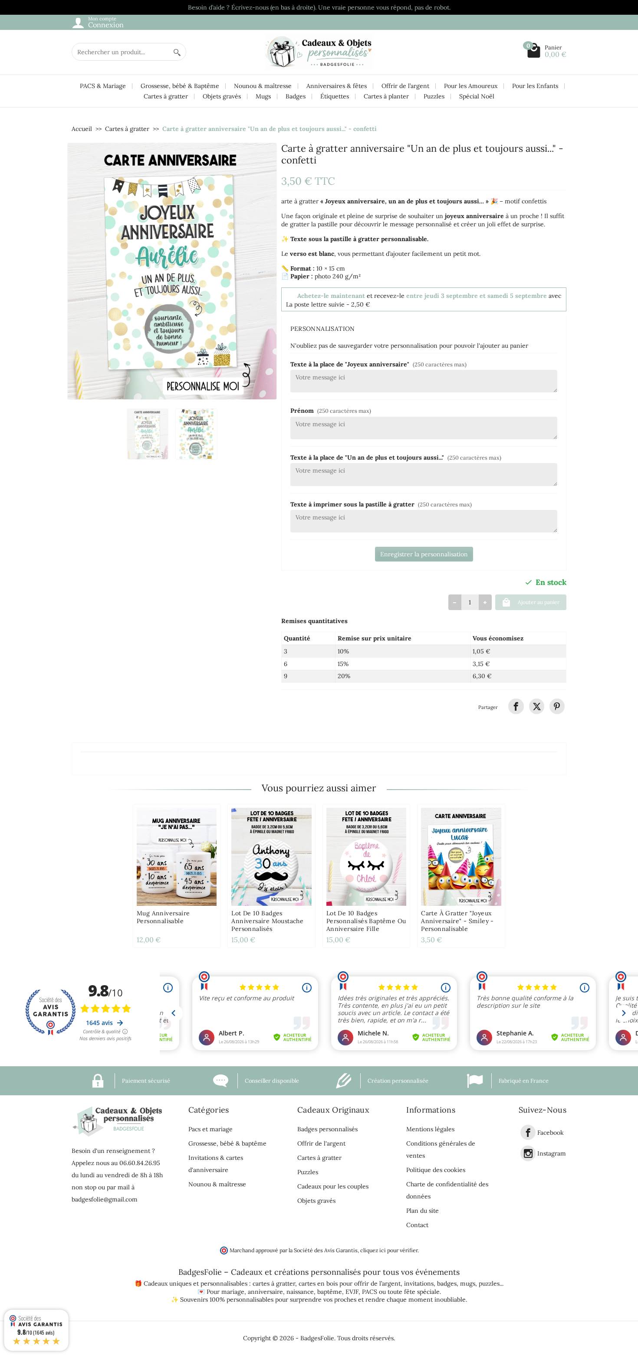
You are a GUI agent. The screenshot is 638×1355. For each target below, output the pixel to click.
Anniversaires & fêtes (336, 86)
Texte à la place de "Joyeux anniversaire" (378, 364)
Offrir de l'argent (321, 1143)
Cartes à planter (386, 96)
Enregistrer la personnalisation (424, 554)
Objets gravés (222, 96)
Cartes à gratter (166, 96)
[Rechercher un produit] (177, 51)
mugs (467, 1283)
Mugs (263, 96)
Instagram (551, 1154)
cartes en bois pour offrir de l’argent (350, 1283)
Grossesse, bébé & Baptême (180, 86)
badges (447, 1283)
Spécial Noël (476, 96)
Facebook (550, 1132)
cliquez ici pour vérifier (389, 1250)
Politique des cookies (435, 1170)
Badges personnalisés (327, 1129)
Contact (417, 1225)
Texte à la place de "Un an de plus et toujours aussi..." (395, 457)
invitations (419, 1283)
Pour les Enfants (535, 86)
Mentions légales (430, 1129)
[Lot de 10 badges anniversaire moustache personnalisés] (271, 857)
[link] (515, 706)
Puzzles (434, 96)
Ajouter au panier (538, 602)
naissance (300, 1292)
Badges (296, 96)
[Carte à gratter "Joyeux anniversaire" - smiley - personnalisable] (461, 857)
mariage (232, 1292)
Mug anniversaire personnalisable (163, 917)
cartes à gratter (274, 1283)
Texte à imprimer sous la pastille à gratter (381, 504)
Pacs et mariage (210, 1129)
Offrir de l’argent (405, 86)
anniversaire (265, 1292)
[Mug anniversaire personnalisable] (177, 857)
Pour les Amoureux (470, 86)
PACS (369, 1292)
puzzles (489, 1283)
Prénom (330, 411)
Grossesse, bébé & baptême (227, 1143)
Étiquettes (334, 96)
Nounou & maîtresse (263, 86)
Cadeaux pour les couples (332, 1186)
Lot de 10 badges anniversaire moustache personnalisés (267, 921)
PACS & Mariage (103, 86)
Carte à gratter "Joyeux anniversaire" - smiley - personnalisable (457, 921)
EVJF (351, 1292)
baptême (329, 1292)
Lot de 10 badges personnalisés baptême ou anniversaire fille (366, 921)
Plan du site (422, 1211)
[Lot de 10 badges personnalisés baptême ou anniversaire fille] (366, 857)
